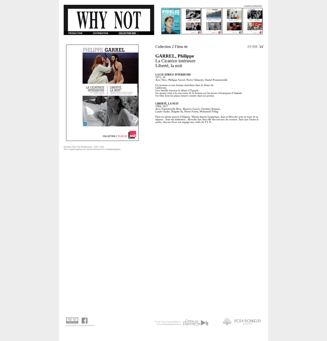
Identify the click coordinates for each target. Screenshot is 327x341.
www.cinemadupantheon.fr (168, 324)
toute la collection (253, 6)
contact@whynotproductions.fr (80, 325)
